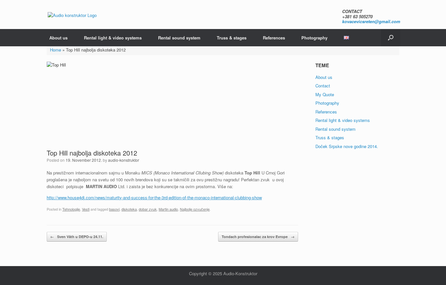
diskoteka (129, 209)
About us (58, 38)
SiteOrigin (218, 280)
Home (55, 50)
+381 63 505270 (357, 16)
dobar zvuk (148, 209)
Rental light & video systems (113, 38)
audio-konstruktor (123, 160)
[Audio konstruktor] (72, 14)
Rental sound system (179, 38)
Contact (322, 85)
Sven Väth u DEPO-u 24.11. (76, 236)
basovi (114, 209)
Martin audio (168, 209)
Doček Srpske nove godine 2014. (346, 146)
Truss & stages (232, 38)
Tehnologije (71, 209)
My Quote (324, 94)
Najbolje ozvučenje (195, 209)
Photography (314, 38)
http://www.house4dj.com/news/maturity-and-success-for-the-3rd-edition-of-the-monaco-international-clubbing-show (154, 197)
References (274, 38)
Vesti (85, 209)
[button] (390, 37)
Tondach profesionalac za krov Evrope (258, 236)
